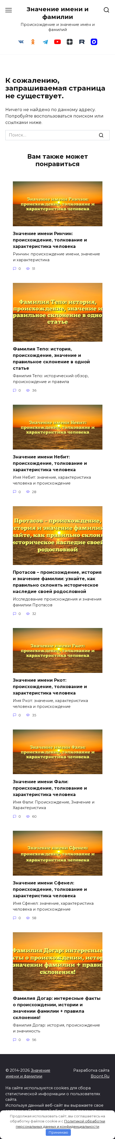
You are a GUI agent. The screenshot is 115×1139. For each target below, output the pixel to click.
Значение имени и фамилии (58, 13)
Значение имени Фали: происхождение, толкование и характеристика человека (50, 788)
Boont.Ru (100, 1076)
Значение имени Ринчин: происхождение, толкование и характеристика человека (50, 240)
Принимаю (58, 1132)
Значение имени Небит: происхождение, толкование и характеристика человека (50, 463)
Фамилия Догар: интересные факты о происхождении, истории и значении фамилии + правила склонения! (57, 1008)
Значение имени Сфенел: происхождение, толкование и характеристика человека (50, 889)
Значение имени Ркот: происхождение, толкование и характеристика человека (50, 687)
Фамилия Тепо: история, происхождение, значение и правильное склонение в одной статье (51, 358)
